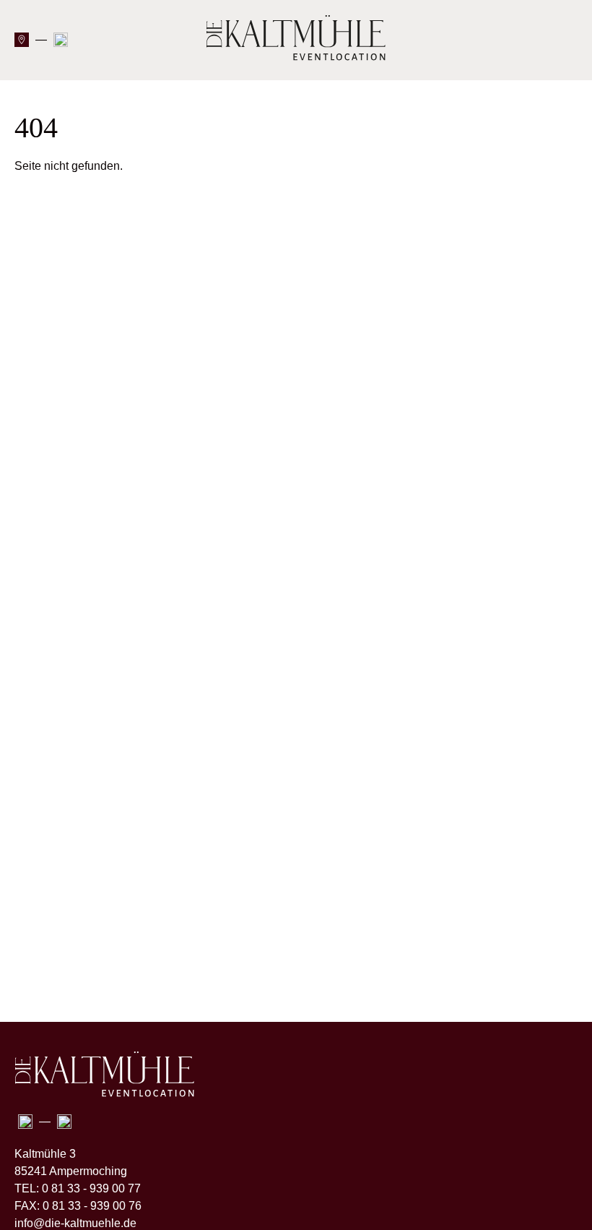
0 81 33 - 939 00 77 (91, 1188)
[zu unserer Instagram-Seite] (60, 43)
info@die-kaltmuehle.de (75, 1223)
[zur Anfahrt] (21, 43)
